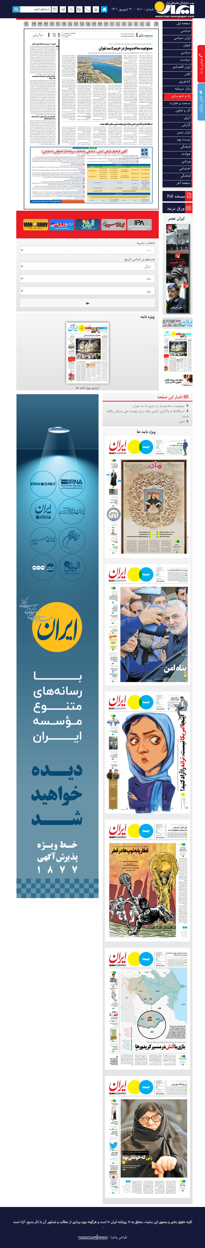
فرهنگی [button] (185, 146)
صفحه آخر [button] (183, 183)
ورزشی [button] (186, 161)
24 (34, 24)
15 (88, 24)
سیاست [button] (185, 59)
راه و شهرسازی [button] (180, 96)
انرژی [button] (187, 117)
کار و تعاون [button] (183, 110)
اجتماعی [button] (184, 168)
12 (106, 24)
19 (64, 24)
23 (40, 24)
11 (112, 24)
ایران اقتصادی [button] (181, 67)
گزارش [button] (186, 125)
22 (46, 24)
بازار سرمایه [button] (182, 88)
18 (70, 24)
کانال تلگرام (201, 104)
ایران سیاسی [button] (182, 38)
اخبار (181, 422)
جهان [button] (186, 45)
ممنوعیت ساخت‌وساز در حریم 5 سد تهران (158, 406)
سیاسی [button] (185, 30)
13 (100, 24)
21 (52, 24)
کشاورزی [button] (184, 81)
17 (76, 24)
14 (94, 24)
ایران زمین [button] (183, 132)
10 (118, 24)
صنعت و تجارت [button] (180, 103)
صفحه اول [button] (183, 23)
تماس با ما (201, 66)
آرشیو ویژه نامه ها (87, 388)
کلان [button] (187, 74)
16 (82, 24)
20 (58, 24)
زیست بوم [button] (183, 139)
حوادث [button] (186, 154)
